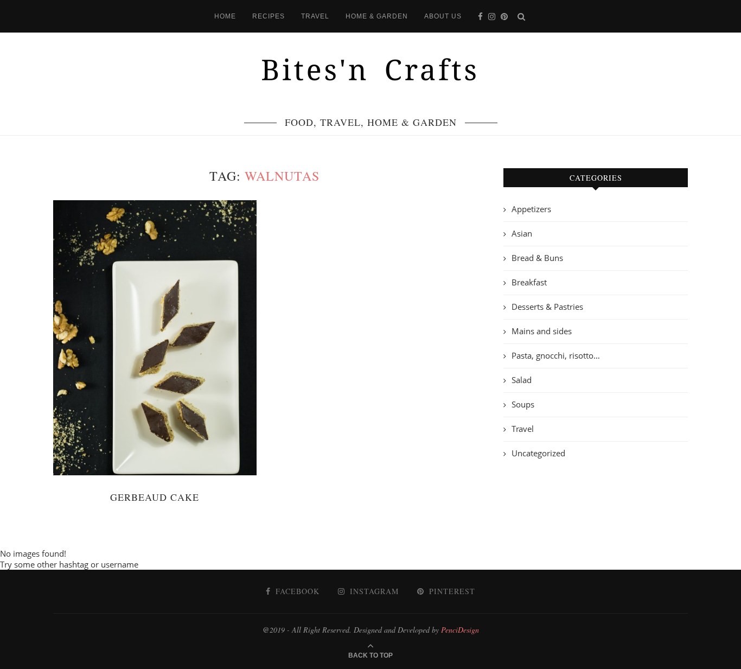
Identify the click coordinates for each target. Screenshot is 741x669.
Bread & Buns (537, 257)
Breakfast (529, 282)
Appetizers (531, 208)
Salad (522, 379)
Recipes (268, 16)
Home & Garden (377, 16)
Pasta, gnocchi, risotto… (556, 355)
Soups (523, 404)
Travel (315, 16)
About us (443, 16)
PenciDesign (460, 630)
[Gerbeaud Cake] (155, 337)
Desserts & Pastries (547, 306)
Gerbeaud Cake (154, 497)
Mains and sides (542, 331)
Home (225, 16)
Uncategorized (538, 453)
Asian (522, 233)
